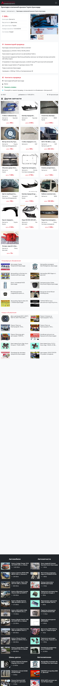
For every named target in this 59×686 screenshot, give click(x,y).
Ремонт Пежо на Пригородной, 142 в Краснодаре (17, 326)
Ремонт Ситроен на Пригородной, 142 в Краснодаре (46, 316)
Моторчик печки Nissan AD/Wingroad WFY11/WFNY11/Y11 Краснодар (47, 292)
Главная (3, 11)
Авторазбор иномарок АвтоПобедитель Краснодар (48, 265)
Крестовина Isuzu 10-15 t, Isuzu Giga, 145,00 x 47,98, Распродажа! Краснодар (47, 344)
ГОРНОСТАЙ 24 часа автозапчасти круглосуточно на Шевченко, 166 (49, 301)
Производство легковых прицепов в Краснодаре (18, 353)
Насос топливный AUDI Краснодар (18, 283)
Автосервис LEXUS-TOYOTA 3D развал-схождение (48, 353)
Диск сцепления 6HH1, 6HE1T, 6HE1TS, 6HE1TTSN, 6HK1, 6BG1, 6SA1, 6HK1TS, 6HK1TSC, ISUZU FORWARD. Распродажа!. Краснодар (20, 316)
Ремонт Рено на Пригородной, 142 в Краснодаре (46, 326)
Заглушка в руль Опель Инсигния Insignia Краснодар (49, 283)
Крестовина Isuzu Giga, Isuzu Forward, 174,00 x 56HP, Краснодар (19, 344)
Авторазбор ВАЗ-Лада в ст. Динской (48, 274)
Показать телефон (10, 87)
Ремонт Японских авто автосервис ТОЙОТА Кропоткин (17, 335)
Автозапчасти (11, 11)
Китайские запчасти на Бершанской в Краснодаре (48, 335)
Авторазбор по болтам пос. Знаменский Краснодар (19, 274)
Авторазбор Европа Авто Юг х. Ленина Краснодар (19, 301)
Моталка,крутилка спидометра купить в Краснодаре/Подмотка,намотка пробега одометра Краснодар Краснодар (19, 292)
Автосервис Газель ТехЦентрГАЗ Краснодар (18, 265)
